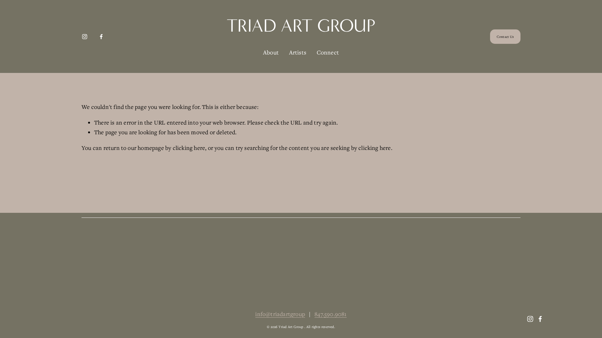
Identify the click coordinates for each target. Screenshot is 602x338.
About (271, 52)
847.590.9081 (330, 314)
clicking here (189, 147)
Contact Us (505, 36)
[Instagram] (85, 36)
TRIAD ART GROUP (301, 25)
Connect (328, 52)
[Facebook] (101, 36)
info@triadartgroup (280, 314)
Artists (297, 52)
